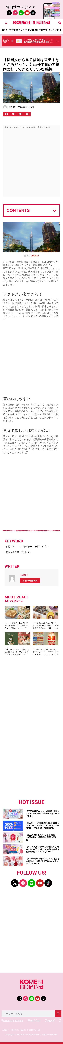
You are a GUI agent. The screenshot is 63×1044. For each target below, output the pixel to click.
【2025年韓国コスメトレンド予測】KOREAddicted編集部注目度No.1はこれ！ (42, 837)
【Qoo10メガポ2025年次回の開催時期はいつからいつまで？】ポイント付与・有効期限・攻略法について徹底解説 (43, 825)
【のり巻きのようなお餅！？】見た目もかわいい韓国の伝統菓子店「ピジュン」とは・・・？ (45, 625)
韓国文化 (26, 552)
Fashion (33, 30)
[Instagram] (15, 12)
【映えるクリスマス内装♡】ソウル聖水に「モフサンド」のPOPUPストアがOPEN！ (17, 651)
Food (4, 30)
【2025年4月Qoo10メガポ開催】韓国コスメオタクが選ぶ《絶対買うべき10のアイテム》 (42, 813)
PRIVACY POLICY (18, 1030)
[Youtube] (27, 12)
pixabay (35, 255)
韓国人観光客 (12, 552)
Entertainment (18, 30)
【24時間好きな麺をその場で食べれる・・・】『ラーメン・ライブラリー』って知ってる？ (45, 651)
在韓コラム (11, 546)
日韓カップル (41, 546)
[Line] (21, 12)
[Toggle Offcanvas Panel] (6, 22)
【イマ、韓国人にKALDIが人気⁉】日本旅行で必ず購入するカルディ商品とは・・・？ (17, 625)
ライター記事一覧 (30, 581)
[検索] (58, 1013)
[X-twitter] (15, 883)
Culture (54, 30)
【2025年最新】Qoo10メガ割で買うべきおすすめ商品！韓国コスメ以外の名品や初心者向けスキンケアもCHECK (43, 849)
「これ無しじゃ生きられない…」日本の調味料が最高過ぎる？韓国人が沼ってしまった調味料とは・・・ (38, 42)
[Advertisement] (31, 163)
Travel (43, 30)
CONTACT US (34, 1030)
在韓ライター (25, 546)
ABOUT (5, 1030)
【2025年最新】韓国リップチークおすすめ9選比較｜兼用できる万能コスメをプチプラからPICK (43, 861)
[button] (59, 22)
